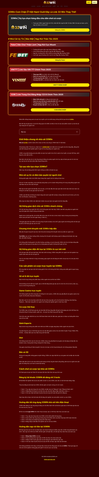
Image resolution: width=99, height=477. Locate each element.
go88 (54, 6)
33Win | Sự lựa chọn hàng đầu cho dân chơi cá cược (36, 18)
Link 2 (94, 2)
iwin (58, 6)
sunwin (33, 6)
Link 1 (88, 2)
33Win (72, 119)
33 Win (26, 142)
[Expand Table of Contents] (77, 132)
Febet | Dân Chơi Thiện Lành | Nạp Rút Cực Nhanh (33, 45)
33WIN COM (45, 147)
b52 (61, 6)
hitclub (66, 6)
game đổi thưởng (46, 6)
